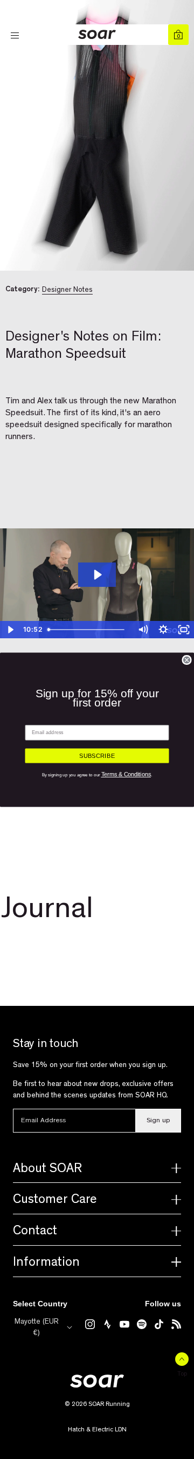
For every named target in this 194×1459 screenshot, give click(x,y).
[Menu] (15, 35)
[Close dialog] (187, 660)
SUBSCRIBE (97, 756)
